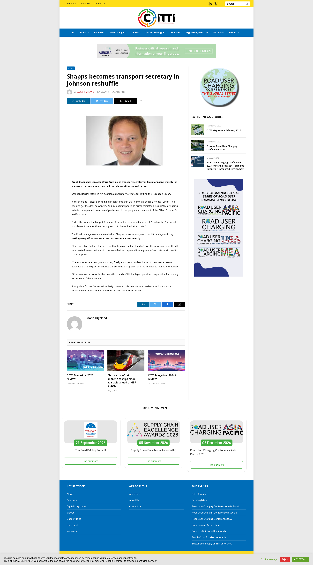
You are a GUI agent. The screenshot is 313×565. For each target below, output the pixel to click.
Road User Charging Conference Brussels (214, 512)
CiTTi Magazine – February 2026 (224, 130)
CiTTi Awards (199, 494)
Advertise (71, 3)
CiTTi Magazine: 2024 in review (162, 377)
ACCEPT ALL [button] (300, 559)
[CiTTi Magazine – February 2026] (197, 129)
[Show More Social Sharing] (141, 101)
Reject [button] (285, 559)
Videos (135, 32)
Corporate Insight (154, 32)
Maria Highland (85, 91)
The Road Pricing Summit (90, 450)
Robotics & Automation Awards (209, 531)
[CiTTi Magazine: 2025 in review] (85, 360)
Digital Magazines (195, 32)
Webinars (218, 32)
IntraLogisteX (199, 500)
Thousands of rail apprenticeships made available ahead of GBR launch (121, 381)
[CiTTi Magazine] (156, 18)
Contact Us (99, 3)
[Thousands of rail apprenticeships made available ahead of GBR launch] (125, 360)
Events (232, 32)
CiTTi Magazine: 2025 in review (81, 377)
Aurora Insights (117, 32)
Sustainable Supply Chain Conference (212, 543)
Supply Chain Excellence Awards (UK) (153, 450)
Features (99, 32)
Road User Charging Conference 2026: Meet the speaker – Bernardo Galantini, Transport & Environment (225, 165)
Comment (175, 32)
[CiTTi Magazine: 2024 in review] (166, 360)
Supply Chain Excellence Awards (209, 537)
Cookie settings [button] (269, 559)
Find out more (90, 460)
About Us (85, 3)
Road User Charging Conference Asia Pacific (216, 506)
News (83, 32)
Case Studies (74, 518)
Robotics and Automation (206, 525)
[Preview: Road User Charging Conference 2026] (197, 145)
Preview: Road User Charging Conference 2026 (222, 148)
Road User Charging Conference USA (212, 518)
